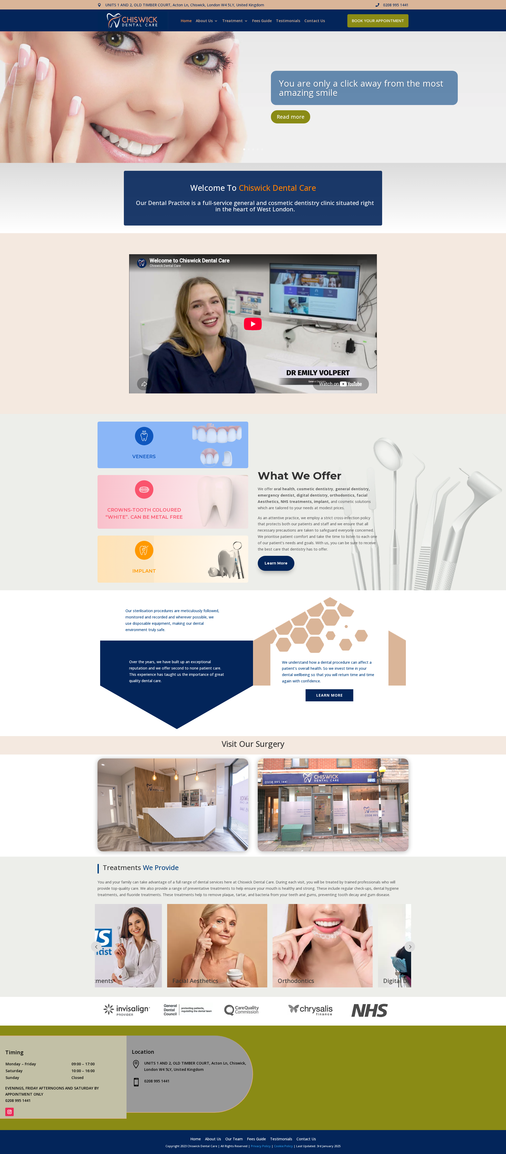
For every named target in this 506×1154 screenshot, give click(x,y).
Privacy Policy (261, 1146)
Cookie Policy (283, 1146)
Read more (290, 116)
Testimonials (288, 21)
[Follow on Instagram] (9, 1112)
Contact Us (314, 21)
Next (96, 946)
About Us (204, 21)
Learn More (276, 563)
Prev (410, 946)
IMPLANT (144, 571)
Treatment (232, 21)
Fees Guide (262, 21)
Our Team (234, 1139)
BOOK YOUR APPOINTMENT (378, 20)
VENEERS (144, 456)
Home (186, 21)
